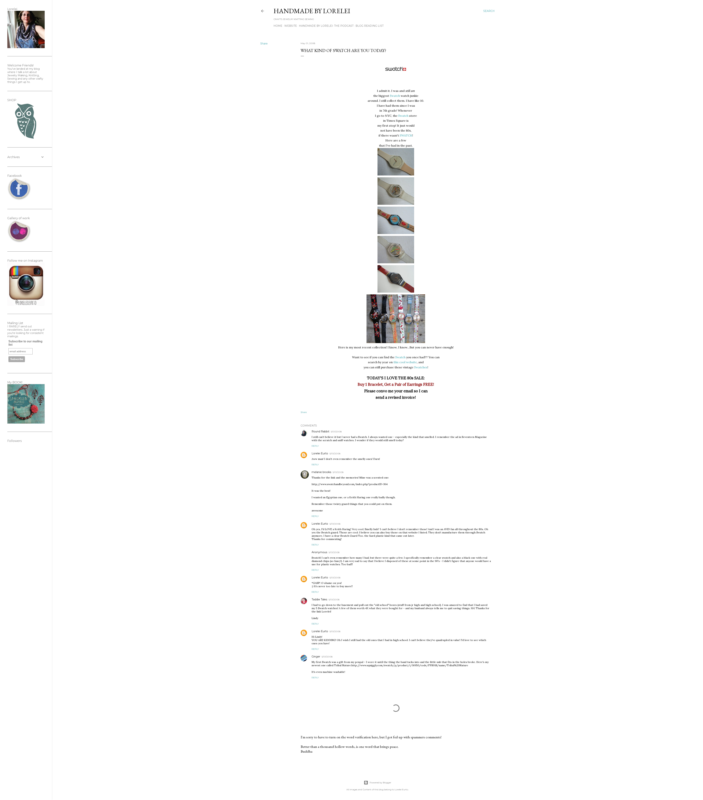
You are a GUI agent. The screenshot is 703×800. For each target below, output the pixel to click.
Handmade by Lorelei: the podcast (326, 25)
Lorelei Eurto (320, 453)
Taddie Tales (319, 599)
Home (278, 25)
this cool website (405, 362)
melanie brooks (321, 472)
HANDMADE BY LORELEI (312, 11)
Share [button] (264, 43)
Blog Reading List (370, 25)
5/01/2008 (336, 431)
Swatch (395, 96)
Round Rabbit (320, 431)
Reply (315, 445)
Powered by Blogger (380, 782)
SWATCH (406, 135)
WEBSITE (290, 25)
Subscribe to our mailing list (25, 343)
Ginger (316, 656)
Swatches (420, 367)
